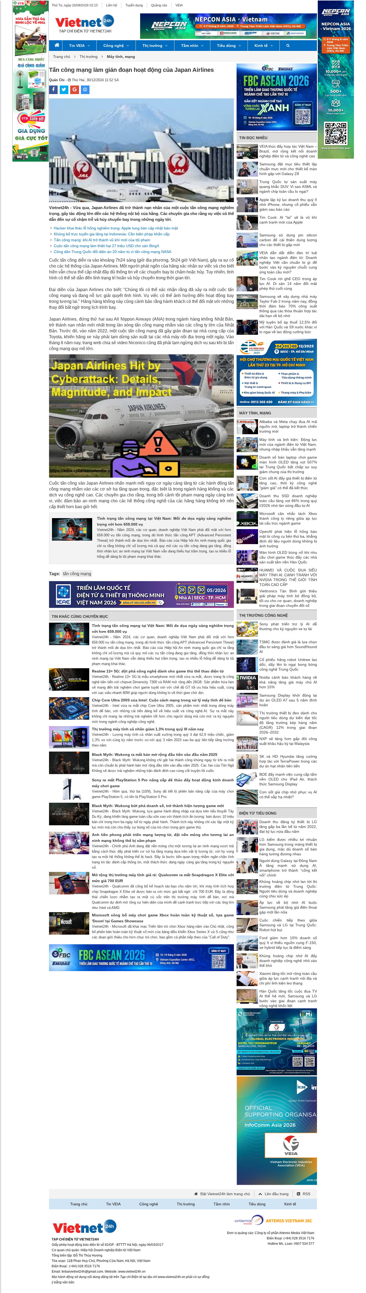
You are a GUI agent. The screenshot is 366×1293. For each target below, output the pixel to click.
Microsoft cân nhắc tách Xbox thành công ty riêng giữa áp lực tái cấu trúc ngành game (288, 518)
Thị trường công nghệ (263, 615)
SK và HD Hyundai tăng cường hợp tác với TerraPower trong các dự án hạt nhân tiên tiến (288, 761)
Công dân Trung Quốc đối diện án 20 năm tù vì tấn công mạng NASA (112, 252)
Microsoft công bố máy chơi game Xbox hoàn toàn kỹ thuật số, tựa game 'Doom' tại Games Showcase (163, 918)
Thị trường (152, 45)
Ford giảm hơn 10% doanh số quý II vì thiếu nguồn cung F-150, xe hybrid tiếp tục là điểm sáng (288, 943)
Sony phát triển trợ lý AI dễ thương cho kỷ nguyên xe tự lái (288, 626)
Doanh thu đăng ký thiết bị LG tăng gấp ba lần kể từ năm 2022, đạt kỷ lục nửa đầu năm (288, 827)
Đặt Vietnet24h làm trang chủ (225, 1194)
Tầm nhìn (189, 45)
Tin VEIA (77, 45)
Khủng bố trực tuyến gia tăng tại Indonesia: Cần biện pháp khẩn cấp (112, 234)
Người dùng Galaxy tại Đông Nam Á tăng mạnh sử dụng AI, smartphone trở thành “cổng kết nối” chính (288, 868)
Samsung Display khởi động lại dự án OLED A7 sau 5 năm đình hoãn (288, 700)
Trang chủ (61, 56)
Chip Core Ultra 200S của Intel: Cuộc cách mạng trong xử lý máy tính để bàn (161, 700)
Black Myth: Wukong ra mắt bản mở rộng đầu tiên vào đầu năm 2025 (154, 754)
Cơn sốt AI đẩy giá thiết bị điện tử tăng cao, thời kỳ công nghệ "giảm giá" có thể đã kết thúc (288, 483)
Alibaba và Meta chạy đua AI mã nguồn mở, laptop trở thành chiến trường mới (288, 426)
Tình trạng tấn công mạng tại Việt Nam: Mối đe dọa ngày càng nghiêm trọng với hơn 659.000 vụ (164, 521)
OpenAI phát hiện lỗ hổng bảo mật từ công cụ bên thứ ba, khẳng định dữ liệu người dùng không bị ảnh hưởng (288, 538)
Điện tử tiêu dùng (258, 813)
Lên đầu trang (277, 1194)
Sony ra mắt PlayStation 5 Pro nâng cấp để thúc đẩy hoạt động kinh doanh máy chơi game (163, 783)
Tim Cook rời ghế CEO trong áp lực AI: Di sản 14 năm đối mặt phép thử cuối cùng (288, 284)
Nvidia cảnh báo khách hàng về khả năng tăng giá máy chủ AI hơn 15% (288, 682)
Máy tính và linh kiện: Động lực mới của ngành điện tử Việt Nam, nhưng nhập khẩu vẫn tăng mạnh (288, 444)
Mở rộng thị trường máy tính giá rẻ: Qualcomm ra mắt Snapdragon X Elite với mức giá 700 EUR (163, 878)
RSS (306, 1194)
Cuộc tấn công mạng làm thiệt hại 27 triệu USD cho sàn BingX (106, 246)
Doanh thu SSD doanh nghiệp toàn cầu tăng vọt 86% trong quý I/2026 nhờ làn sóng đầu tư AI (288, 501)
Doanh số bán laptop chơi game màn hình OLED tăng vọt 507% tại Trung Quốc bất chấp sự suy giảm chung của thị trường (288, 464)
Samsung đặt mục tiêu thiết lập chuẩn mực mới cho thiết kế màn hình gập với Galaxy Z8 (288, 169)
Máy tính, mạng (255, 413)
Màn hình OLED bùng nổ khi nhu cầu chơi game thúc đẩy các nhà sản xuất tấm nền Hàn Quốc (288, 557)
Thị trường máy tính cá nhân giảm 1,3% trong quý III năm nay (148, 729)
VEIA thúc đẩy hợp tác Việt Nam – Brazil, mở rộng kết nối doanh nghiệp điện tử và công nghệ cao (288, 151)
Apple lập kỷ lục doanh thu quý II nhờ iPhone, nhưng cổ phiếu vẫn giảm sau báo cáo (288, 204)
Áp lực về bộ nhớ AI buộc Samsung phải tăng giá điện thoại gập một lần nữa (288, 907)
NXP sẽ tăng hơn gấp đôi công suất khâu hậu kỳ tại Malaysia (288, 741)
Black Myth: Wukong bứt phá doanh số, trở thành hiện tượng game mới (158, 806)
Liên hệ (111, 5)
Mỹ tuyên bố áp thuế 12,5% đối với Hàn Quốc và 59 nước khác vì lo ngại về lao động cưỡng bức (288, 327)
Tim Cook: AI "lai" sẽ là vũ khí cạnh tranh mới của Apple (288, 219)
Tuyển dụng (134, 5)
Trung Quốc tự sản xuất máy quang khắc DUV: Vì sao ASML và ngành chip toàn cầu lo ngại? (288, 187)
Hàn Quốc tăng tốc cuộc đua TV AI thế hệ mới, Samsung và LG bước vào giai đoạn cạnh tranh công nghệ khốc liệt (288, 998)
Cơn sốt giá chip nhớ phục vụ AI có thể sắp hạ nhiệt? (288, 794)
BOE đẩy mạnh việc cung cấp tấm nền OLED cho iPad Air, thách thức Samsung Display (288, 779)
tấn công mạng (77, 573)
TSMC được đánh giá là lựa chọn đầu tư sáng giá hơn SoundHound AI (288, 647)
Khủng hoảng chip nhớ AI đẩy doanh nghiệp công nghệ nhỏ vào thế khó (288, 961)
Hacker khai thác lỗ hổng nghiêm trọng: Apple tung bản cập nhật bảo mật (116, 228)
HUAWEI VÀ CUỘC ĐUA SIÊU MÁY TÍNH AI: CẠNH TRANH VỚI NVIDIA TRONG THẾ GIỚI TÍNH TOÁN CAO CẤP (288, 577)
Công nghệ (113, 45)
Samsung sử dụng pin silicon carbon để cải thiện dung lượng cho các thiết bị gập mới (288, 240)
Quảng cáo (159, 5)
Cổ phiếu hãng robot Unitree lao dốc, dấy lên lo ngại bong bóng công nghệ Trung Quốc (288, 664)
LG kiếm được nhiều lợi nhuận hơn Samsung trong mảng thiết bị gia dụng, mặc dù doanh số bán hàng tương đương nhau (288, 846)
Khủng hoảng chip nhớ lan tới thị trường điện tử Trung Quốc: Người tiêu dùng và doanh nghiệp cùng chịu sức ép (288, 888)
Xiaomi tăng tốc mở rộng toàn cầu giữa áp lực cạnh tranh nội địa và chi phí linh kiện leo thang (288, 978)
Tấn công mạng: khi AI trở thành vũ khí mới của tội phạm (102, 240)
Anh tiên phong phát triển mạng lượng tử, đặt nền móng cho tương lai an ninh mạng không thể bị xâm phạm (163, 838)
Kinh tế (261, 45)
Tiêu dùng (226, 45)
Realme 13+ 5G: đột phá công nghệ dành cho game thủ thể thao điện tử (158, 671)
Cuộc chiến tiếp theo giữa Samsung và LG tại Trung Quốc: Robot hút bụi (288, 925)
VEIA (179, 5)
